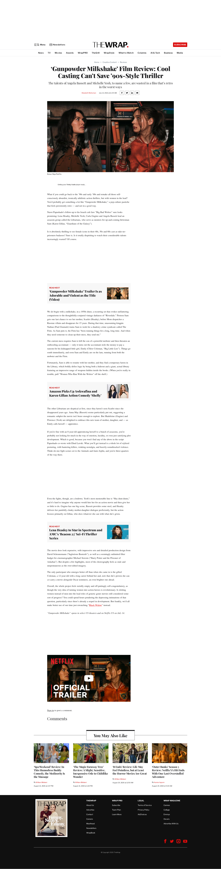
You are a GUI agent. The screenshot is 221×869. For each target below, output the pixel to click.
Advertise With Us (171, 823)
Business (168, 53)
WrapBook (90, 833)
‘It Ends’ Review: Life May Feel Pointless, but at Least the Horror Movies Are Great (130, 770)
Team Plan (116, 810)
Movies (58, 53)
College (167, 810)
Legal (141, 801)
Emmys (167, 814)
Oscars (166, 819)
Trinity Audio (71, 185)
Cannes (167, 805)
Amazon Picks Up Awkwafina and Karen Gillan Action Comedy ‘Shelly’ (75, 393)
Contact (89, 814)
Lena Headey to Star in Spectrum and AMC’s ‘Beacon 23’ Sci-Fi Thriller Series (75, 534)
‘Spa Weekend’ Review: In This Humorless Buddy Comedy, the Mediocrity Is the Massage (49, 771)
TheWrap (91, 801)
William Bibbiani (41, 782)
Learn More (116, 814)
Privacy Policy (143, 810)
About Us (90, 805)
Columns (142, 53)
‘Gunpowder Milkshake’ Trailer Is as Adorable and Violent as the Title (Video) (75, 295)
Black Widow (95, 605)
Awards (70, 53)
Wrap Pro (117, 801)
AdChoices (142, 814)
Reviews (123, 62)
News (41, 53)
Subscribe (180, 44)
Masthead (90, 823)
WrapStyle (109, 53)
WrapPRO (83, 53)
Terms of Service (145, 805)
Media (180, 53)
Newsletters (59, 44)
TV (49, 53)
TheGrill (96, 53)
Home (96, 62)
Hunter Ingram (159, 782)
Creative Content (110, 62)
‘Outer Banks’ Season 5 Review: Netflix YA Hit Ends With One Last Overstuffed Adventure (168, 771)
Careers (89, 819)
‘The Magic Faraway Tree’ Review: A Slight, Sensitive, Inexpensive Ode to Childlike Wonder (90, 771)
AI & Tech (155, 53)
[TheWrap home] (110, 44)
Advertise (90, 810)
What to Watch (126, 53)
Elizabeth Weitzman (89, 93)
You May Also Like (110, 735)
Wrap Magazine (172, 801)
